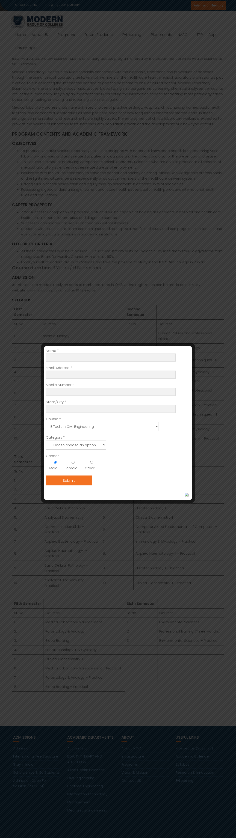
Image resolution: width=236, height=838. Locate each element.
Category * (55, 437)
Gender (52, 455)
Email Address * (59, 367)
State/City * (56, 401)
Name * (52, 350)
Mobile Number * (60, 384)
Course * (53, 418)
